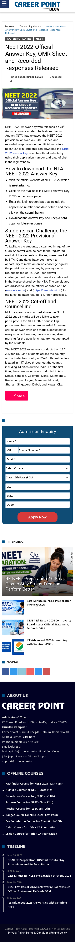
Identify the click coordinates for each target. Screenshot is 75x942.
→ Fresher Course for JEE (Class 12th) (26, 808)
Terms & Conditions (38, 932)
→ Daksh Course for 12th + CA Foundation (29, 827)
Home (9, 26)
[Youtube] (30, 671)
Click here (29, 737)
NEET (39, 38)
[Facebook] (5, 671)
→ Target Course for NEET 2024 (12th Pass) (30, 815)
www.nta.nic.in (15, 290)
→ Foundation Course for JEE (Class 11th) (28, 796)
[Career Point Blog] (37, 6)
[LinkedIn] (22, 671)
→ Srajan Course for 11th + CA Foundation (29, 834)
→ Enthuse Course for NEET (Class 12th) (27, 802)
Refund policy (58, 932)
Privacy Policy (16, 932)
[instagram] (38, 671)
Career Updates (30, 26)
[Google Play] (46, 671)
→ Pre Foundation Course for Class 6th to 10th (32, 821)
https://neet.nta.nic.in (47, 290)
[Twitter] (14, 671)
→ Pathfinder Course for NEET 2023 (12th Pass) (32, 783)
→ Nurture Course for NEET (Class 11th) (27, 790)
